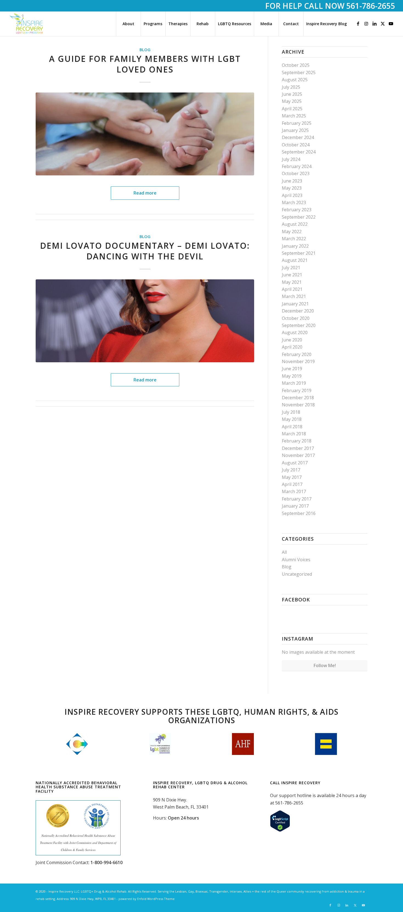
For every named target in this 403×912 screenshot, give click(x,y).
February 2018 (296, 441)
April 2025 (292, 109)
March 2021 (294, 296)
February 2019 (296, 390)
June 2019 (292, 369)
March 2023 (294, 202)
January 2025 (295, 130)
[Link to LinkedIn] (374, 23)
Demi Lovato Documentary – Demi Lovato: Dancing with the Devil (145, 251)
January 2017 (295, 506)
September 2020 (299, 325)
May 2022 (292, 231)
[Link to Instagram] (366, 23)
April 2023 (292, 195)
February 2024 (296, 166)
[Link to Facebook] (358, 23)
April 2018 (292, 427)
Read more (145, 193)
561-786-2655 (370, 6)
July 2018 (291, 412)
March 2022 (294, 239)
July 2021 (291, 268)
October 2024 (296, 145)
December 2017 (298, 448)
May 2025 (292, 101)
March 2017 (294, 491)
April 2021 (292, 289)
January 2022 (295, 246)
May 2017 (292, 477)
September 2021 (299, 253)
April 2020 (292, 347)
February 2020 (296, 354)
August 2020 (295, 332)
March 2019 (294, 383)
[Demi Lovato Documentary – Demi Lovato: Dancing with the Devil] (145, 320)
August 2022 (295, 224)
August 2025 (295, 80)
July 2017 (291, 470)
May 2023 (292, 188)
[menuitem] (128, 23)
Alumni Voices (296, 560)
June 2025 (292, 94)
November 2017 (298, 455)
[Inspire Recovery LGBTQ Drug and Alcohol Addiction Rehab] (26, 23)
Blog (145, 49)
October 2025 (296, 65)
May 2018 (292, 419)
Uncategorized (297, 574)
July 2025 (291, 87)
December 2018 (298, 398)
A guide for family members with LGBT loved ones (145, 64)
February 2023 (296, 210)
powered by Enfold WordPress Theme (146, 899)
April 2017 (292, 484)
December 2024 (298, 137)
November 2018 (298, 405)
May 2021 (292, 282)
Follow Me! (325, 665)
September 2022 (299, 217)
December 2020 (298, 311)
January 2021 (295, 304)
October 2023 (296, 173)
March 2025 (294, 116)
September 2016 (299, 513)
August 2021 (295, 260)
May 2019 (292, 376)
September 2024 (299, 152)
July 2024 (291, 159)
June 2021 (292, 275)
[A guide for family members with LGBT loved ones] (145, 133)
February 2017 (296, 499)
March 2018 (294, 434)
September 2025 (299, 73)
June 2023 (292, 181)
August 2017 (295, 463)
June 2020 (292, 340)
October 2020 (296, 318)
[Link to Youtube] (391, 23)
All (284, 552)
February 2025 (296, 123)
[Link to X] (383, 23)
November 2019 (298, 361)
